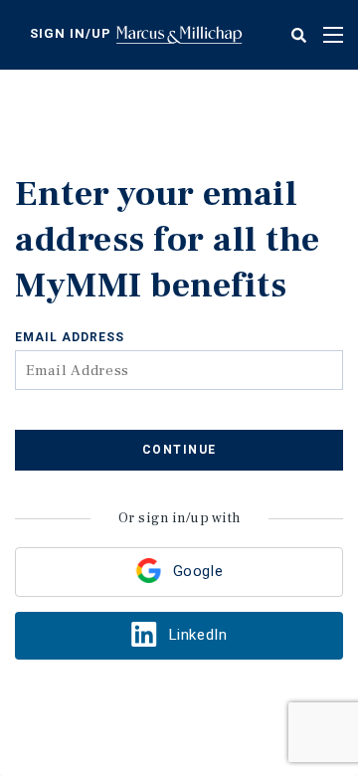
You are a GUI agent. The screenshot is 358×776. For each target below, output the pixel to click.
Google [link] (198, 571)
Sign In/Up (70, 33)
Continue (179, 450)
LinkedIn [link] (198, 635)
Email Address (69, 337)
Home (179, 35)
